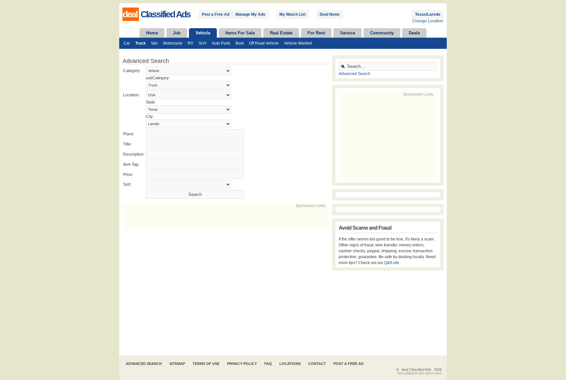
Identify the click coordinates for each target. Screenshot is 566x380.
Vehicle (203, 32)
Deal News (330, 14)
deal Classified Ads (416, 369)
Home (152, 32)
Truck (140, 43)
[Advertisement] (199, 218)
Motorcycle (172, 43)
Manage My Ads (250, 14)
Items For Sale (240, 32)
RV (190, 43)
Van (154, 43)
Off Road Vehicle (264, 43)
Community (382, 32)
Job (176, 32)
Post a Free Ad (215, 14)
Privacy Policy (242, 364)
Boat (240, 43)
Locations (290, 364)
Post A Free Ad (348, 364)
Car (126, 43)
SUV (202, 43)
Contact (317, 364)
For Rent (316, 32)
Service (347, 32)
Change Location (427, 21)
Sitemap (177, 364)
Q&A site (392, 262)
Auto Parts (221, 43)
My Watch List (292, 14)
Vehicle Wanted (298, 43)
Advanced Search (354, 73)
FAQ (268, 364)
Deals (414, 32)
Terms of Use (206, 364)
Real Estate (281, 32)
